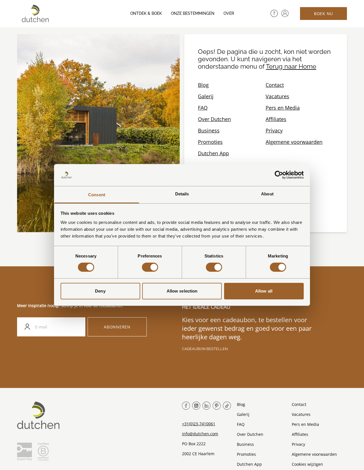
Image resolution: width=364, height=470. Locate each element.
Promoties (210, 141)
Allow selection (182, 291)
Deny (100, 291)
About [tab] (267, 193)
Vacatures (277, 96)
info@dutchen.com (200, 433)
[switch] (150, 267)
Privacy (274, 130)
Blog (203, 84)
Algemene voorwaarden (294, 141)
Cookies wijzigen (307, 464)
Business (209, 130)
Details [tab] (182, 193)
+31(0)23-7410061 (198, 423)
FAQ (203, 107)
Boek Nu (323, 13)
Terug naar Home (291, 66)
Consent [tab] (96, 194)
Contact (275, 84)
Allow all (263, 291)
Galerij (206, 96)
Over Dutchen (214, 119)
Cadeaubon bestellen (205, 349)
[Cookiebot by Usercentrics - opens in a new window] (279, 175)
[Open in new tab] (285, 13)
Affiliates (276, 119)
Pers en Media (283, 107)
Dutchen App (213, 153)
